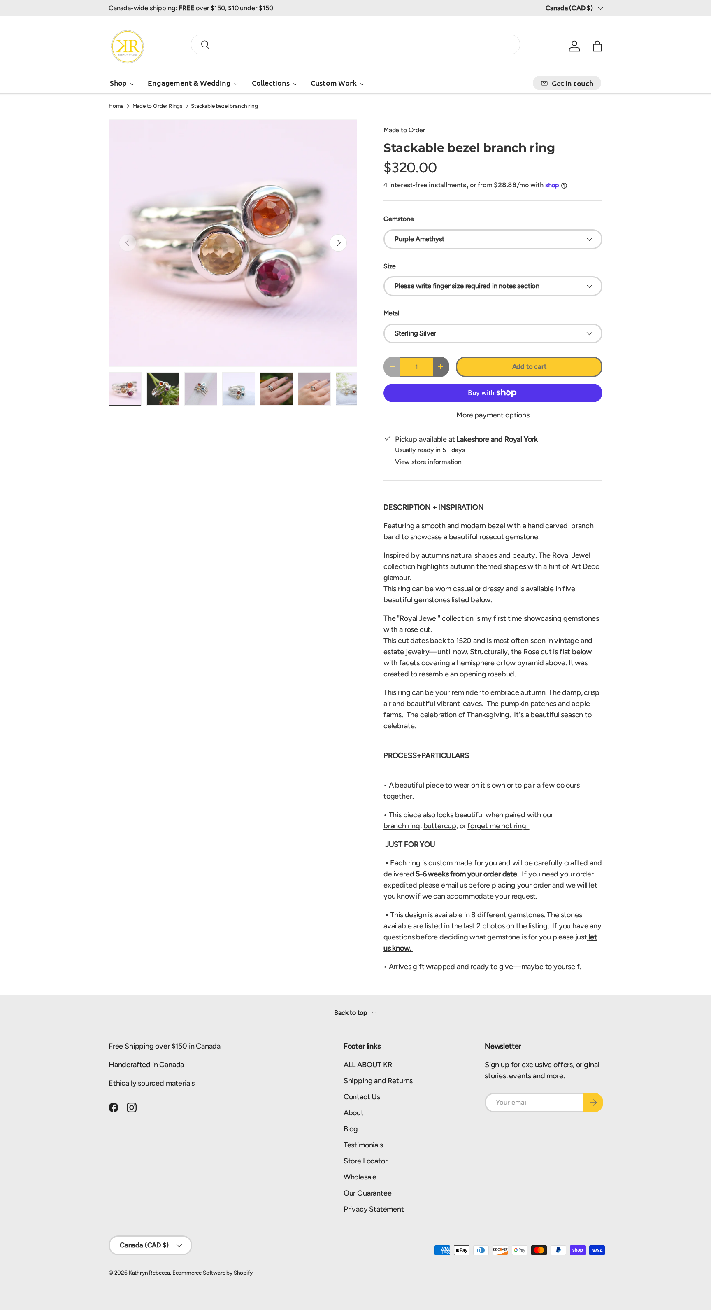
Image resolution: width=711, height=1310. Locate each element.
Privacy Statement (374, 1209)
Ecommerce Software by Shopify (212, 1272)
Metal (391, 313)
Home (116, 106)
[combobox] (355, 44)
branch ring (401, 825)
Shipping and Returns (378, 1080)
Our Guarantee (368, 1193)
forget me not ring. (498, 825)
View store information (428, 462)
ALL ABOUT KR (368, 1064)
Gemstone (398, 219)
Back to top (351, 1012)
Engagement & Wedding (189, 82)
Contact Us (362, 1096)
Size (389, 266)
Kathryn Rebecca (149, 1272)
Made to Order (404, 130)
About (354, 1112)
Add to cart (529, 366)
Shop (118, 82)
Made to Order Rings (157, 106)
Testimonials (363, 1144)
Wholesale (360, 1177)
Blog (351, 1128)
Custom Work (334, 82)
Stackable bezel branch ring (224, 106)
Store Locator (366, 1160)
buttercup (439, 825)
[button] (597, 46)
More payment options (492, 415)
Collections (271, 82)
